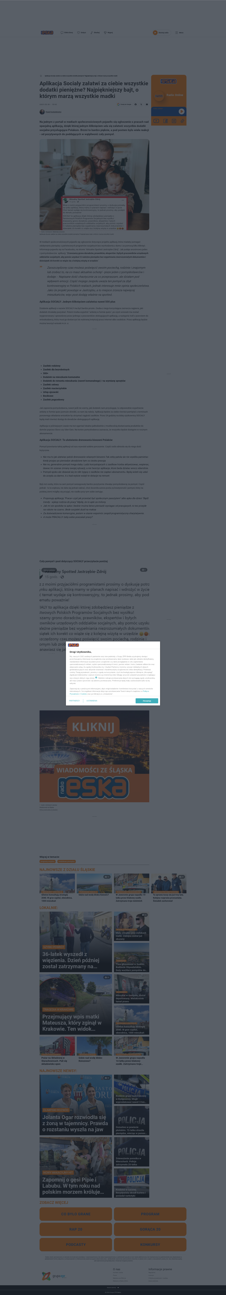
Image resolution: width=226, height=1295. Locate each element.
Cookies (84, 694)
